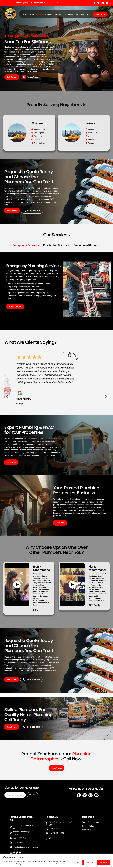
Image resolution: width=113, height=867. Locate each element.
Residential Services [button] (56, 245)
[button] (31, 77)
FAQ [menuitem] (76, 14)
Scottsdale (92, 133)
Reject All (90, 862)
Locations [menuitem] (39, 14)
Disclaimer (86, 830)
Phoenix (91, 129)
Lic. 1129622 (19, 842)
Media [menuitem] (70, 14)
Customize (75, 862)
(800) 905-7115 (53, 3)
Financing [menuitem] (57, 14)
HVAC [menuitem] (32, 14)
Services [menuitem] (25, 14)
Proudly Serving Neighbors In (56, 104)
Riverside (37, 139)
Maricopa (92, 139)
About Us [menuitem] (48, 14)
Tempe (91, 143)
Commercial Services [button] (86, 245)
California (38, 123)
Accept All (103, 862)
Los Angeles (39, 133)
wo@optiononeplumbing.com (26, 847)
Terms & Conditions (90, 822)
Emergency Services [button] (26, 245)
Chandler (92, 136)
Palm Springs (39, 143)
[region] (56, 860)
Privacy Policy (88, 826)
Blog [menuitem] (64, 14)
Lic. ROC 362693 (56, 833)
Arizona (91, 123)
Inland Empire (39, 129)
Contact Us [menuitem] (84, 14)
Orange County (40, 136)
